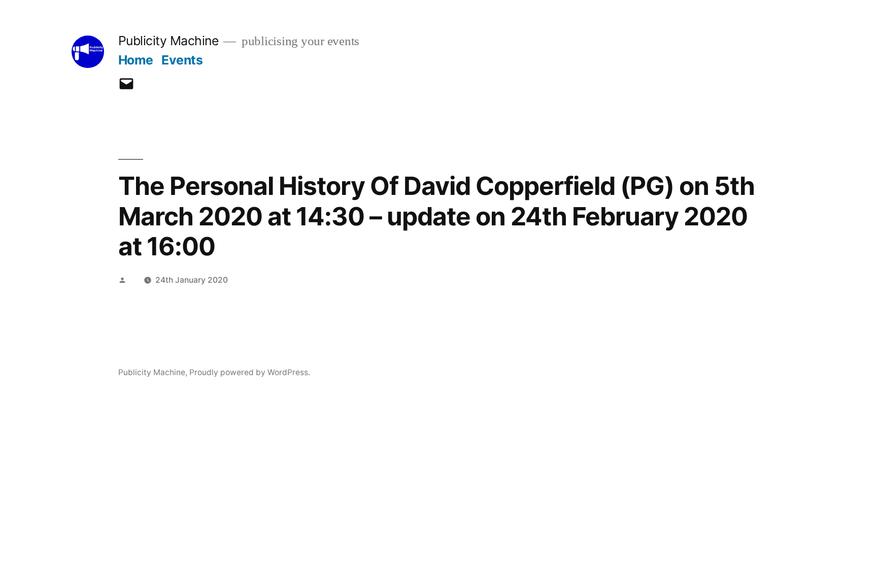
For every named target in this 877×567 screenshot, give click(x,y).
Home (135, 60)
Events (182, 60)
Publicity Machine (168, 40)
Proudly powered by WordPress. (249, 372)
